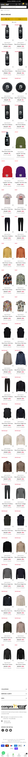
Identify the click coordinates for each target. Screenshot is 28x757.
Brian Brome (7, 42)
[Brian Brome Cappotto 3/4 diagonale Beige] (7, 358)
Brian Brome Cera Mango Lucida (21, 98)
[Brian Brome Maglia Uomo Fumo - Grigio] (7, 572)
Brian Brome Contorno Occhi (20, 71)
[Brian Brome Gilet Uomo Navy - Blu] (20, 331)
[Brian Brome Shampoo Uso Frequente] (20, 32)
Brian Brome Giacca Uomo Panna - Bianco (21, 611)
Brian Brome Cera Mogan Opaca (7, 98)
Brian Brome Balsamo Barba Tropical (7, 124)
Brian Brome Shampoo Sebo (7, 71)
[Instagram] (6, 730)
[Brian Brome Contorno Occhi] (20, 59)
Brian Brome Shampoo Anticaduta (7, 44)
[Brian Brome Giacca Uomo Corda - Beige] (20, 465)
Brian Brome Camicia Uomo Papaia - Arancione (21, 263)
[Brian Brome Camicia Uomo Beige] (20, 626)
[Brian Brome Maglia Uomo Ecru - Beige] (7, 438)
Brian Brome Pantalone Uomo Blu (7, 236)
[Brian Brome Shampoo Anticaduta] (7, 32)
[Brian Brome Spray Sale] (7, 139)
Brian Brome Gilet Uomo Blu (20, 530)
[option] (14, 1)
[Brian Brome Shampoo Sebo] (7, 59)
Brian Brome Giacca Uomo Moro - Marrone (7, 477)
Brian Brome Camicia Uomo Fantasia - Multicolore (7, 289)
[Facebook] (2, 730)
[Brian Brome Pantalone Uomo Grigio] (7, 492)
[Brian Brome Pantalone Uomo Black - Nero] (20, 224)
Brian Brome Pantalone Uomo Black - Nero (20, 236)
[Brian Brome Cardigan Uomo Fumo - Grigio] (20, 492)
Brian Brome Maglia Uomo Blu (21, 423)
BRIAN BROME (7, 10)
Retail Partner (17, 741)
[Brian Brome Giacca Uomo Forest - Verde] (7, 626)
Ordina (19, 19)
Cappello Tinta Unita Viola (21, 182)
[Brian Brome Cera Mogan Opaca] (7, 86)
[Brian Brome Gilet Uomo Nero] (7, 331)
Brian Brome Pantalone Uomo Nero (7, 397)
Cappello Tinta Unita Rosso (7, 182)
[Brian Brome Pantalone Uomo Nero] (7, 385)
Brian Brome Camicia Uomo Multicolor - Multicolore (7, 316)
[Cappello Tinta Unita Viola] (20, 170)
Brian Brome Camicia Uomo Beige (20, 638)
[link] (8, 755)
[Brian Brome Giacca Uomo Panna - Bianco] (20, 599)
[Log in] (16, 4)
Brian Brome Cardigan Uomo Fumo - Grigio (21, 504)
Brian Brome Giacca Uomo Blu (7, 611)
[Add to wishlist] (13, 40)
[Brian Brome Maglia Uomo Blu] (20, 411)
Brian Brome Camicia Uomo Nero (7, 664)
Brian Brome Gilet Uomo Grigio (7, 423)
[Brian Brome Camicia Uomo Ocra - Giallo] (7, 251)
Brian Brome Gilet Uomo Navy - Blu (20, 343)
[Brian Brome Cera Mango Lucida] (20, 86)
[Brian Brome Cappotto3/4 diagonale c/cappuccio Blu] (20, 358)
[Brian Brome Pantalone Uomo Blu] (7, 224)
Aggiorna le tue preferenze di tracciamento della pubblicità (14, 742)
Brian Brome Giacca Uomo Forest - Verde (7, 638)
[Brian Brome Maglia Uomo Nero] (7, 545)
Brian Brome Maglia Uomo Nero (7, 557)
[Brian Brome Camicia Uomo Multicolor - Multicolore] (7, 304)
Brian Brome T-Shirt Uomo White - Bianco (7, 209)
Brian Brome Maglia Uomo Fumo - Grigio (7, 584)
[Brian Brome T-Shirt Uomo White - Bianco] (7, 197)
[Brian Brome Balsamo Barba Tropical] (7, 113)
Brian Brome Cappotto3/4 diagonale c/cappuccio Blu (21, 370)
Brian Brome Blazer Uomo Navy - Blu (21, 397)
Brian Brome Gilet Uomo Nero (7, 343)
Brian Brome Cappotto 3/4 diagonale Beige (7, 370)
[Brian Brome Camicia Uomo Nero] (7, 652)
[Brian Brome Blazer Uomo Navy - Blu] (20, 385)
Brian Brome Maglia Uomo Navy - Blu (21, 584)
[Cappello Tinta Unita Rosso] (7, 170)
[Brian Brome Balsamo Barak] (20, 113)
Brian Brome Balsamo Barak (21, 124)
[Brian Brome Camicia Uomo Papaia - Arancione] (20, 251)
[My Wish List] (19, 4)
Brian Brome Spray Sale (7, 151)
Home (2, 10)
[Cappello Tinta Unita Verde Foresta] (20, 141)
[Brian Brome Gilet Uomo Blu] (20, 518)
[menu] (26, 4)
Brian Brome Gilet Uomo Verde (7, 530)
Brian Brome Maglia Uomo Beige (21, 557)
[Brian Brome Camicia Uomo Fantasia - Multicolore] (7, 278)
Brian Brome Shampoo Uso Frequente (20, 44)
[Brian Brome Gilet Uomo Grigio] (7, 411)
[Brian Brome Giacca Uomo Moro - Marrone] (7, 465)
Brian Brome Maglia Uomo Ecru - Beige (7, 450)
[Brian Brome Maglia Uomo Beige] (20, 545)
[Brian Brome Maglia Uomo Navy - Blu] (20, 572)
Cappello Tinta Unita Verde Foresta (20, 153)
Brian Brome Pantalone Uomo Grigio (7, 504)
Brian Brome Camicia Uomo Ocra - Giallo (7, 263)
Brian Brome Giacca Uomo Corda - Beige (21, 477)
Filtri (8, 19)
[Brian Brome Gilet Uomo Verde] (7, 518)
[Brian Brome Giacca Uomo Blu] (7, 599)
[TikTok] (10, 730)
